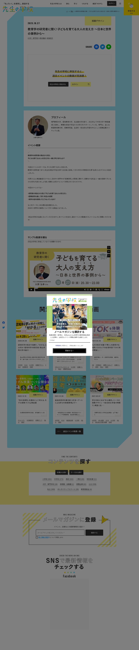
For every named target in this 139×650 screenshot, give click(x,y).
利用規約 (58, 346)
